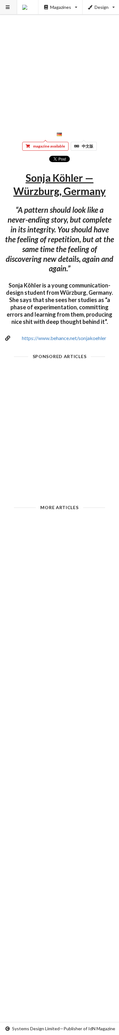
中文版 (87, 146)
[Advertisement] (59, 59)
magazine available (49, 146)
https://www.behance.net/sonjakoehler (64, 338)
